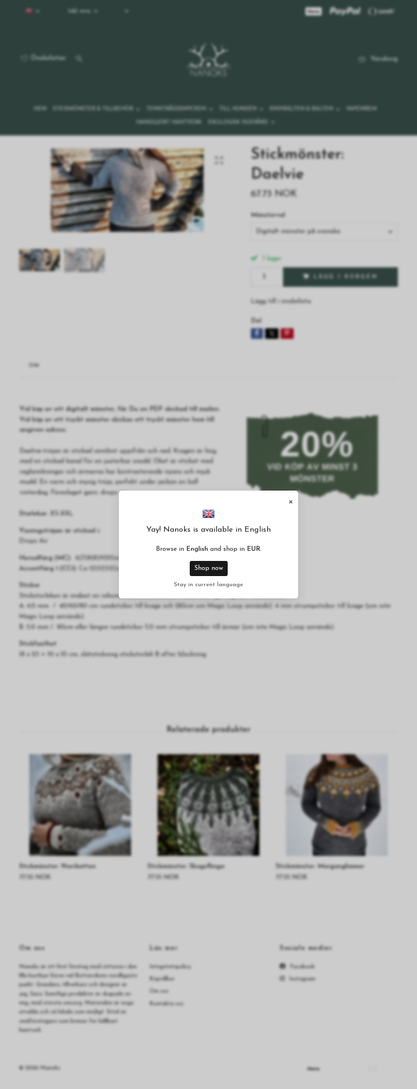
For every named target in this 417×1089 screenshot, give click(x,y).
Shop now (208, 568)
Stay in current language (208, 585)
